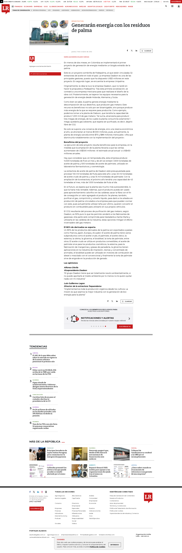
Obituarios (75, 516)
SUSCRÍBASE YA (125, 326)
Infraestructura (77, 513)
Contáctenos (114, 501)
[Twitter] (132, 51)
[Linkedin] (136, 51)
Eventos (92, 508)
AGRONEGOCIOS (71, 6)
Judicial (134, 448)
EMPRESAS (38, 6)
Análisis (91, 496)
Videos (74, 523)
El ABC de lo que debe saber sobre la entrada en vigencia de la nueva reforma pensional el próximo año (45, 358)
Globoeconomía (94, 511)
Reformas (109, 10)
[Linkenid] (39, 492)
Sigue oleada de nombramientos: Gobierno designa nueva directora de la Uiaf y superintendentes (45, 386)
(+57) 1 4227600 (35, 501)
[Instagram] (43, 492)
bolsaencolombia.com (106, 535)
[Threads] (47, 492)
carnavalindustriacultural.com (39, 537)
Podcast (58, 518)
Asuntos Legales (60, 498)
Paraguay (50, 448)
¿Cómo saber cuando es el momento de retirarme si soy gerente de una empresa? (141, 471)
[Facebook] (127, 51)
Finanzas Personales (79, 511)
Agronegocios (60, 496)
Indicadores (59, 513)
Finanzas (58, 511)
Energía (101, 10)
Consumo (58, 503)
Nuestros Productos (116, 498)
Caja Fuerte (76, 498)
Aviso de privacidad (116, 503)
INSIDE (130, 6)
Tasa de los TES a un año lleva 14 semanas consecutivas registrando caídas (45, 426)
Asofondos (65, 10)
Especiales (75, 508)
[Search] (166, 6)
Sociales (58, 523)
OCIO (46, 6)
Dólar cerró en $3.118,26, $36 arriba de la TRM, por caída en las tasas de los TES (44, 372)
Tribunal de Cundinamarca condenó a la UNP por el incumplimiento (141, 454)
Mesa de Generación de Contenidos (122, 496)
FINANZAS (18, 6)
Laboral (35, 353)
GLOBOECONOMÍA (56, 6)
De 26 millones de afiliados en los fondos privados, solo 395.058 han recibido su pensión (44, 413)
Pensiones (56, 10)
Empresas (58, 508)
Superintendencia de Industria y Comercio (124, 513)
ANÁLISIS (82, 6)
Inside (91, 513)
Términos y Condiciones (118, 506)
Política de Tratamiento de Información (123, 508)
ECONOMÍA (28, 6)
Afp (49, 10)
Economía (92, 503)
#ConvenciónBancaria (89, 10)
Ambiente (92, 465)
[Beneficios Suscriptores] (172, 6)
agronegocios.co (53, 535)
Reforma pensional (39, 10)
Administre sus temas (39, 74)
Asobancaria (75, 10)
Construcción (38, 394)
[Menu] (13, 6)
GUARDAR (147, 51)
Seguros (50, 465)
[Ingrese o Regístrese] (178, 6)
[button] (67, 319)
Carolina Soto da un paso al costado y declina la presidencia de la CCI (44, 399)
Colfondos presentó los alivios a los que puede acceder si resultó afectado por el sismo (56, 471)
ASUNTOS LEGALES (95, 6)
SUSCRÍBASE (176, 2)
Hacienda (36, 380)
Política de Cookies (97, 547)
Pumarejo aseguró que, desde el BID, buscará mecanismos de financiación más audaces (99, 455)
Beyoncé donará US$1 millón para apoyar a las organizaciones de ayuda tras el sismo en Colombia (99, 472)
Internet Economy (61, 516)
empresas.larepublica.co (69, 535)
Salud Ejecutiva (94, 518)
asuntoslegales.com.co (37, 535)
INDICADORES (121, 6)
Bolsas (35, 367)
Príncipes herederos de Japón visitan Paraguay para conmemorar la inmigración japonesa (57, 454)
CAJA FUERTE (109, 6)
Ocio (90, 516)
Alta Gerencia (76, 496)
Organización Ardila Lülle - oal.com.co (143, 535)
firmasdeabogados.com (88, 535)
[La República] (6, 9)
